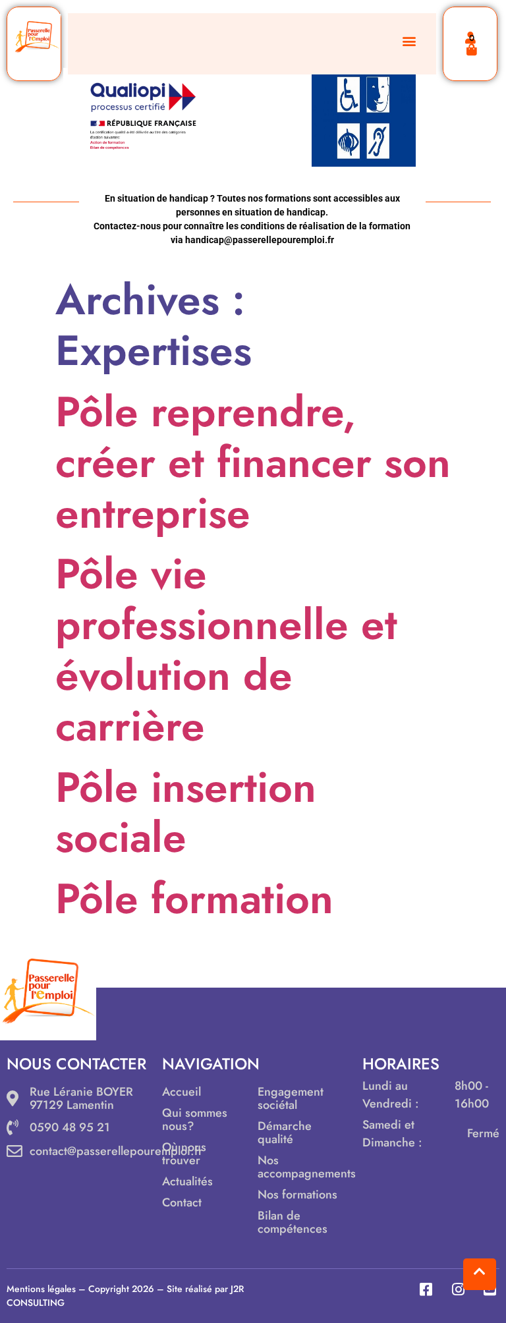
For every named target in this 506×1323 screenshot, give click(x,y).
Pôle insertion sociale (185, 812)
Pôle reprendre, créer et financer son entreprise (253, 462)
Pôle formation (194, 898)
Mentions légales (41, 1288)
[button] (409, 40)
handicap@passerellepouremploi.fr (259, 240)
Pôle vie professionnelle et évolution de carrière (226, 650)
